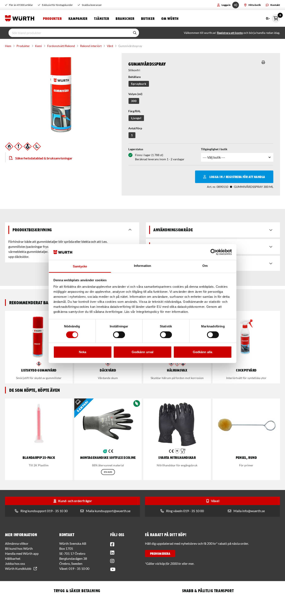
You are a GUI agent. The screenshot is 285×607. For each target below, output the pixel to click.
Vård (110, 46)
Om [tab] (205, 265)
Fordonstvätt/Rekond (61, 46)
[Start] (20, 18)
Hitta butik (254, 4)
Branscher (125, 18)
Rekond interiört (91, 46)
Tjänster (101, 18)
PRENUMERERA (160, 553)
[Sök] (135, 33)
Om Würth (170, 18)
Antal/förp (135, 128)
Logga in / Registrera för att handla (237, 177)
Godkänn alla (202, 352)
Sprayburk (138, 83)
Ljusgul (136, 118)
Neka (82, 352)
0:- (273, 17)
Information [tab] (142, 265)
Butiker (148, 18)
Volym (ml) (135, 94)
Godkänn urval (142, 352)
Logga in (226, 4)
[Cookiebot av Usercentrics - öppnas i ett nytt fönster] (213, 252)
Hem (8, 46)
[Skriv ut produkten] (263, 62)
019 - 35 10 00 (79, 568)
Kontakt (275, 4)
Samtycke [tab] (80, 266)
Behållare (134, 77)
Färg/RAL (134, 111)
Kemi (38, 46)
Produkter (52, 18)
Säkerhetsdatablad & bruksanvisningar (43, 158)
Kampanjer (77, 18)
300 (134, 101)
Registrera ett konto (230, 32)
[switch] (119, 334)
